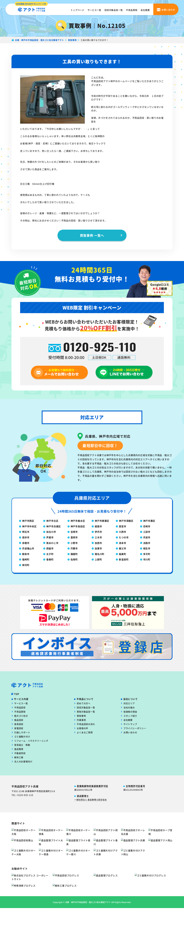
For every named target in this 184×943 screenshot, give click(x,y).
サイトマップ (130, 724)
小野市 (74, 543)
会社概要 (145, 9)
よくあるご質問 (85, 732)
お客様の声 (82, 728)
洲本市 (122, 543)
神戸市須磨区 (126, 520)
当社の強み (129, 707)
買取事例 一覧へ (92, 235)
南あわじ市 (52, 543)
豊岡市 (74, 537)
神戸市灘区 (149, 520)
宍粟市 (74, 548)
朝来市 (25, 554)
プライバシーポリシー (134, 728)
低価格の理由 (130, 711)
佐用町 (74, 559)
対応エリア (129, 703)
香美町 (49, 559)
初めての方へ (83, 703)
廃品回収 (18, 719)
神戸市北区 (52, 520)
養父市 (122, 548)
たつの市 (124, 537)
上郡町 (98, 559)
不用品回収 (20, 707)
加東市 (98, 548)
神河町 (25, 565)
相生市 (146, 548)
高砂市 (25, 537)
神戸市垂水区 (78, 520)
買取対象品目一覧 (86, 711)
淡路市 (146, 543)
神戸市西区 (28, 520)
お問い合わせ (130, 732)
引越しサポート (22, 732)
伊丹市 (98, 531)
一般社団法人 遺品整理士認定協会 (90, 799)
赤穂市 (25, 543)
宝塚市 (74, 531)
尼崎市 (146, 526)
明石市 (25, 531)
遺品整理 (18, 748)
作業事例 (81, 719)
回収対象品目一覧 (114, 9)
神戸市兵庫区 (53, 526)
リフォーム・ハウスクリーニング (31, 740)
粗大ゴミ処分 (21, 715)
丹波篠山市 (28, 548)
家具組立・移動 (22, 744)
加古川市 (51, 531)
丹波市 (146, 537)
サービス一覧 (94, 9)
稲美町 (122, 554)
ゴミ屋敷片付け (22, 736)
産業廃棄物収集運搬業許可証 (92, 786)
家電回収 (18, 728)
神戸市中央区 (29, 526)
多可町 (146, 554)
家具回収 (18, 724)
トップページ (77, 9)
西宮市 (122, 526)
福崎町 (25, 559)
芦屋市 (49, 537)
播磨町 (74, 554)
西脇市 (49, 548)
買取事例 (81, 715)
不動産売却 (20, 753)
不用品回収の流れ (86, 724)
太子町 (49, 554)
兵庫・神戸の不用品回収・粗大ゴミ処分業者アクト (88, 902)
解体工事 (18, 757)
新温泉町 (124, 559)
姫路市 (98, 526)
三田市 (146, 531)
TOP (16, 694)
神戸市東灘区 (102, 520)
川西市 (122, 531)
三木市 (98, 537)
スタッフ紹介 (130, 715)
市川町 (146, 559)
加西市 (98, 543)
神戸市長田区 (78, 526)
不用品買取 (131, 9)
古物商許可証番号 (135, 786)
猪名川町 (99, 554)
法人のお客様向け (23, 761)
